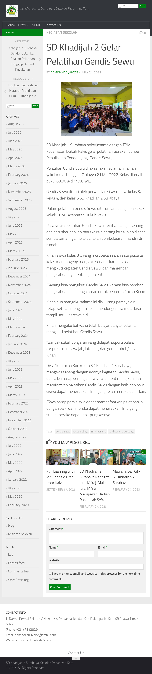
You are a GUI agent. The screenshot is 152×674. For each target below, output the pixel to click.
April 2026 (15, 158)
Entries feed (16, 563)
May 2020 (15, 496)
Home (10, 25)
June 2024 (15, 310)
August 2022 (17, 437)
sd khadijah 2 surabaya (121, 431)
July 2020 (14, 488)
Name (54, 547)
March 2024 (16, 327)
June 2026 (15, 141)
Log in (12, 554)
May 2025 (15, 234)
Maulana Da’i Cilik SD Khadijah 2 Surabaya (126, 477)
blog (11, 525)
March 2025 (16, 251)
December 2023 (19, 352)
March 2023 (16, 395)
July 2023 (14, 361)
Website (54, 560)
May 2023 (15, 378)
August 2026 (17, 124)
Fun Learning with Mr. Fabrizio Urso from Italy (60, 477)
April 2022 (15, 471)
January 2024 (17, 344)
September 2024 (20, 302)
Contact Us (53, 25)
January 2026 (17, 183)
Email (102, 547)
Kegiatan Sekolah (61, 32)
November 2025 (19, 192)
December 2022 (19, 412)
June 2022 (15, 454)
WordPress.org (18, 580)
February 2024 (18, 336)
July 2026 (14, 132)
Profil (22, 25)
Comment (56, 529)
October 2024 (18, 293)
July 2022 (14, 446)
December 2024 (19, 276)
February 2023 (18, 403)
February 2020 (18, 505)
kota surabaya (80, 431)
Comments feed (19, 571)
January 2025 (17, 268)
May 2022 (15, 463)
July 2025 (14, 217)
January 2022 (17, 480)
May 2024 (15, 319)
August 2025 (17, 209)
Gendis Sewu (63, 431)
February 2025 (18, 259)
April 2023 (15, 386)
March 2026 (16, 166)
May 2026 (15, 149)
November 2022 (19, 420)
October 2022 (18, 429)
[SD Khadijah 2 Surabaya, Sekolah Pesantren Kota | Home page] (12, 11)
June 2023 (15, 369)
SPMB (36, 25)
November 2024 (19, 285)
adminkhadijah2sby (65, 72)
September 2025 (20, 200)
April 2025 (15, 242)
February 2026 (18, 175)
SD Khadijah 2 (98, 431)
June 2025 (15, 225)
